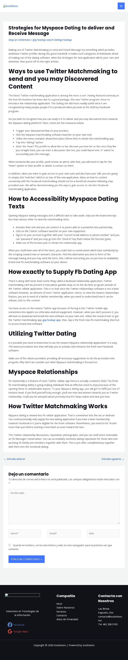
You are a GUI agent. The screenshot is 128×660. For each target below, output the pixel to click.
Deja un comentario (19, 39)
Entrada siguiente (113, 458)
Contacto (61, 615)
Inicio (59, 603)
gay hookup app (51, 320)
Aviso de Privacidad (67, 619)
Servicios (61, 611)
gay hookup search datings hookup (52, 39)
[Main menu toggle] (121, 6)
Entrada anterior (14, 458)
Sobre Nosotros (65, 607)
